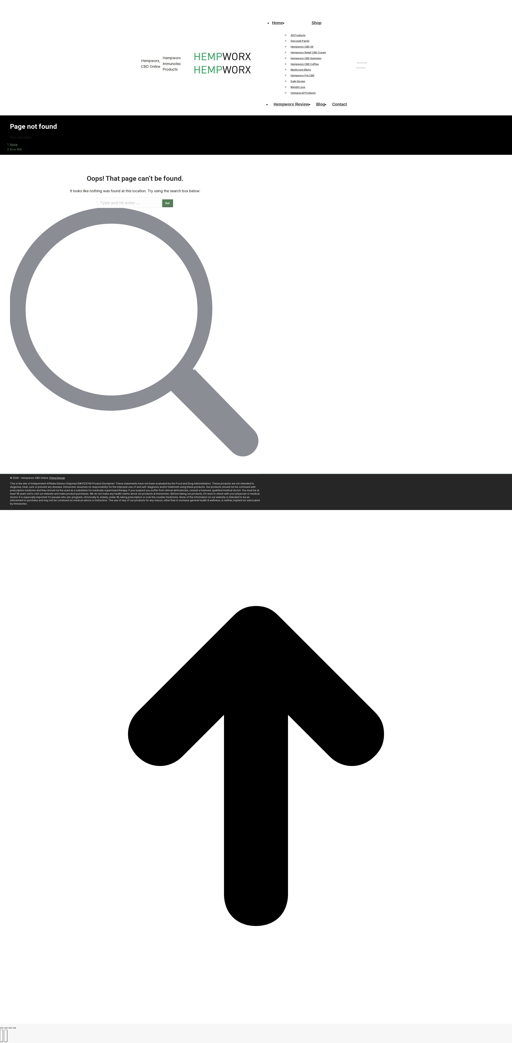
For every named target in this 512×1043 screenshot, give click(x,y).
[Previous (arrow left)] (1, 1036)
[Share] (5, 1027)
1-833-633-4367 (141, 3)
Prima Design (57, 477)
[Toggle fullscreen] (10, 1027)
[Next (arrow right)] (5, 1036)
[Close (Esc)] (1, 1027)
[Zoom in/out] (14, 1027)
